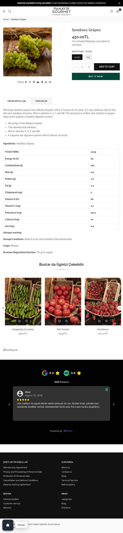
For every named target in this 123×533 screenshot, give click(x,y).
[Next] (119, 308)
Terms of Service (70, 480)
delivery (7, 507)
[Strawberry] (101, 301)
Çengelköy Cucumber (21, 329)
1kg (88, 57)
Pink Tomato (61, 329)
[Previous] (3, 308)
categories (67, 499)
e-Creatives (21, 527)
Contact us (67, 472)
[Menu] (4, 11)
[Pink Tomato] (61, 301)
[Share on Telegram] (42, 82)
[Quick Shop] (18, 321)
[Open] (7, 525)
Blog (64, 476)
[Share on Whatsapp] (46, 82)
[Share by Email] (50, 82)
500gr (77, 57)
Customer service (11, 503)
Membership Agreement (15, 467)
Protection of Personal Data (16, 476)
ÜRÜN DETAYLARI (16, 101)
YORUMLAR (41, 101)
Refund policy (68, 484)
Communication (11, 499)
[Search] (9, 11)
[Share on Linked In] (38, 82)
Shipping (90, 41)
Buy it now (96, 76)
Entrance (66, 507)
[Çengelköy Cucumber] (21, 301)
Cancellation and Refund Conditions (20, 480)
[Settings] (112, 11)
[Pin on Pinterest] (34, 82)
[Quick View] (25, 321)
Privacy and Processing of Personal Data (22, 472)
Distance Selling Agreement (17, 484)
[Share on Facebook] (26, 82)
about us (66, 467)
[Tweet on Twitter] (30, 82)
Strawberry (101, 329)
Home (6, 19)
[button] (118, 11)
